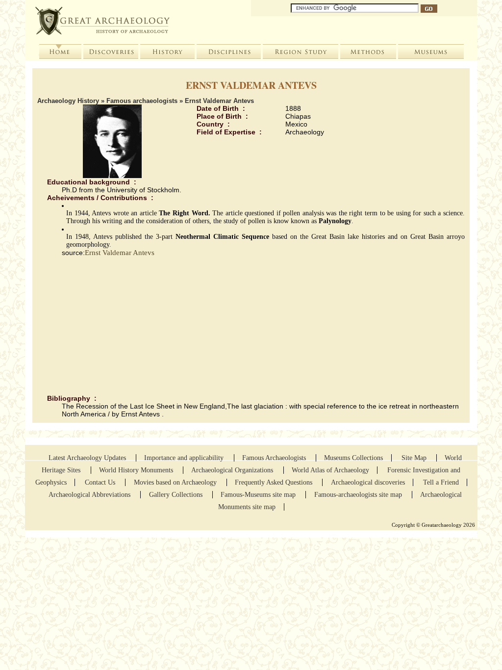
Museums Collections (353, 458)
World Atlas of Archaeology (330, 470)
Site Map (415, 458)
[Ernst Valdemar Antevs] (112, 176)
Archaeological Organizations (233, 470)
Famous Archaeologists (275, 458)
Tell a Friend (441, 482)
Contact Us (101, 482)
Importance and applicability (185, 458)
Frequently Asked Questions (274, 482)
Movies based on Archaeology (176, 482)
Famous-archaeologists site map (358, 494)
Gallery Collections (175, 494)
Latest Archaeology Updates (88, 458)
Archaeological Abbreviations (90, 494)
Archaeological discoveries (368, 482)
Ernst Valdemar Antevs (119, 253)
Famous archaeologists (141, 100)
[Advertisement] (251, 325)
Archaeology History (68, 100)
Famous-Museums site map (259, 494)
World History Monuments (137, 470)
